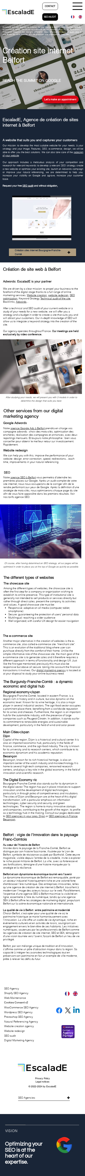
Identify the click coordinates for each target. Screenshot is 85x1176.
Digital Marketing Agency (19, 1040)
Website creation (37, 295)
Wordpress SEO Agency (18, 1012)
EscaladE (51, 1086)
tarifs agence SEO (18, 497)
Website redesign (14, 1031)
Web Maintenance (15, 997)
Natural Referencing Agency (21, 1021)
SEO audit (27, 185)
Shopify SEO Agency (16, 993)
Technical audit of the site (55, 298)
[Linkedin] (76, 1010)
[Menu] (77, 6)
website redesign (58, 295)
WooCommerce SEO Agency (21, 1007)
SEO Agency (11, 988)
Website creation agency (19, 1026)
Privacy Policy (42, 1078)
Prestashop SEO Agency (18, 1016)
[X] (68, 1010)
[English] (79, 17)
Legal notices (42, 1081)
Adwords (21, 301)
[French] (71, 17)
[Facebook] (59, 1010)
